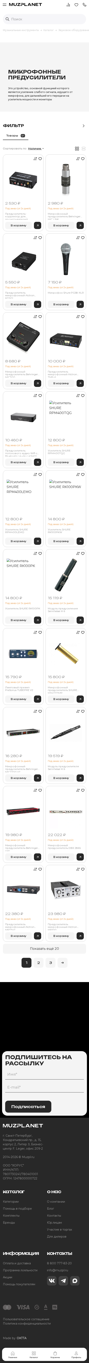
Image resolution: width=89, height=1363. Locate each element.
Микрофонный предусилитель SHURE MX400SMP (62, 689)
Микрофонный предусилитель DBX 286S (64, 846)
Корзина (55, 1357)
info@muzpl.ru (57, 1270)
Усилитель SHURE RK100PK (22, 608)
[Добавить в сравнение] (34, 159)
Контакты (54, 1215)
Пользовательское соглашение (26, 1319)
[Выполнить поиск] (7, 19)
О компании (56, 1201)
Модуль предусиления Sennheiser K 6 (63, 610)
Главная (12, 1357)
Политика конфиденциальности (27, 1323)
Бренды (9, 1222)
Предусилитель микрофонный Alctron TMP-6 (62, 374)
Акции (7, 1277)
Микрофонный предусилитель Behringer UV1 (21, 847)
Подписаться (28, 1106)
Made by (14, 1338)
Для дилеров (56, 1236)
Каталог (34, 1357)
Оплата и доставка (17, 1263)
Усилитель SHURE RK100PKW (59, 531)
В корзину (18, 225)
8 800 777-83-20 (59, 1263)
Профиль (76, 1357)
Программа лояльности (20, 1270)
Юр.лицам (54, 1222)
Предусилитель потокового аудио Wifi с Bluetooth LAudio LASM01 (21, 453)
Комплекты (11, 1215)
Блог (50, 1208)
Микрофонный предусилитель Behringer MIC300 (21, 374)
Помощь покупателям (19, 1284)
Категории (11, 1201)
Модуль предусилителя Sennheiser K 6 (63, 768)
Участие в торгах (59, 1229)
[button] (84, 4)
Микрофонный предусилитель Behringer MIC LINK (64, 216)
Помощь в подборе (17, 1208)
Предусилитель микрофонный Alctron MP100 (62, 926)
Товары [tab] (15, 135)
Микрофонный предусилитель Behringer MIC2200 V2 (21, 768)
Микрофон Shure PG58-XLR (66, 292)
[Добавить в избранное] (39, 159)
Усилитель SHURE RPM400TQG (59, 452)
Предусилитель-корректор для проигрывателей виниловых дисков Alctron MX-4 (22, 216)
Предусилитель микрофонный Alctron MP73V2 (19, 926)
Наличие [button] (35, 148)
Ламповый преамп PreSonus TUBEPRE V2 (19, 689)
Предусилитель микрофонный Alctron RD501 (19, 295)
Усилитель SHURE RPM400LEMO (16, 531)
